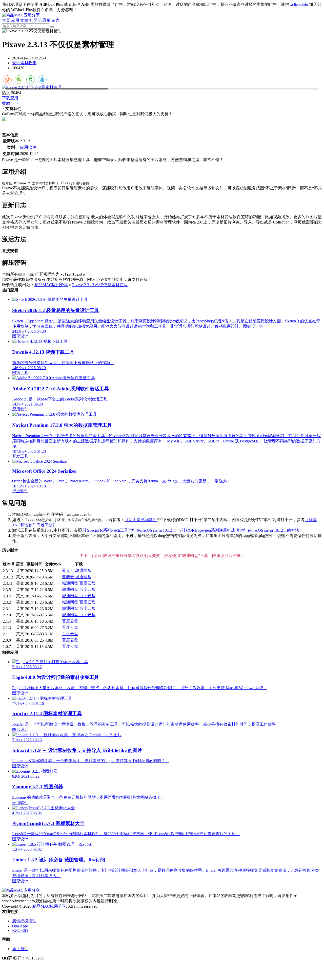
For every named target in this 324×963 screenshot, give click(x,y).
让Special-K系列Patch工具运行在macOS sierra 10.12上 (129, 530)
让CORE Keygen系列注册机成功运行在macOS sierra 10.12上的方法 (240, 530)
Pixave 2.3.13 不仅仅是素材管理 (100, 285)
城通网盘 (83, 570)
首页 (6, 20)
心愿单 (44, 20)
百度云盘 (87, 583)
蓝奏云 (68, 570)
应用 (15, 20)
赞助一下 (10, 103)
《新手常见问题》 (141, 520)
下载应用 (10, 98)
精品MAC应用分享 (51, 285)
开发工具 (20, 456)
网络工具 (20, 372)
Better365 (20, 930)
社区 (33, 20)
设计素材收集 (24, 63)
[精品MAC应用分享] (21, 15)
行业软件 (20, 491)
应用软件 (28, 147)
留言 (56, 20)
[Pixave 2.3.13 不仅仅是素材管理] (162, 87)
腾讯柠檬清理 (24, 921)
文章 (24, 20)
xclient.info (299, 4)
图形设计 (20, 336)
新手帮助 (20, 949)
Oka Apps (20, 926)
